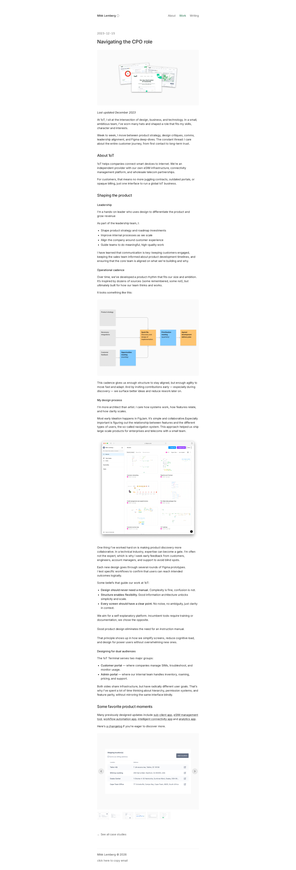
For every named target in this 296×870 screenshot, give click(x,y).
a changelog (114, 726)
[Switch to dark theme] (117, 15)
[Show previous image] (101, 771)
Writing (194, 15)
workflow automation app (119, 719)
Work (182, 15)
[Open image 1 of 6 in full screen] (148, 771)
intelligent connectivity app (155, 719)
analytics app (187, 719)
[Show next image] (195, 771)
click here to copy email (112, 860)
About (172, 15)
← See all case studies (111, 834)
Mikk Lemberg (106, 15)
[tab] (103, 815)
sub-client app (163, 714)
